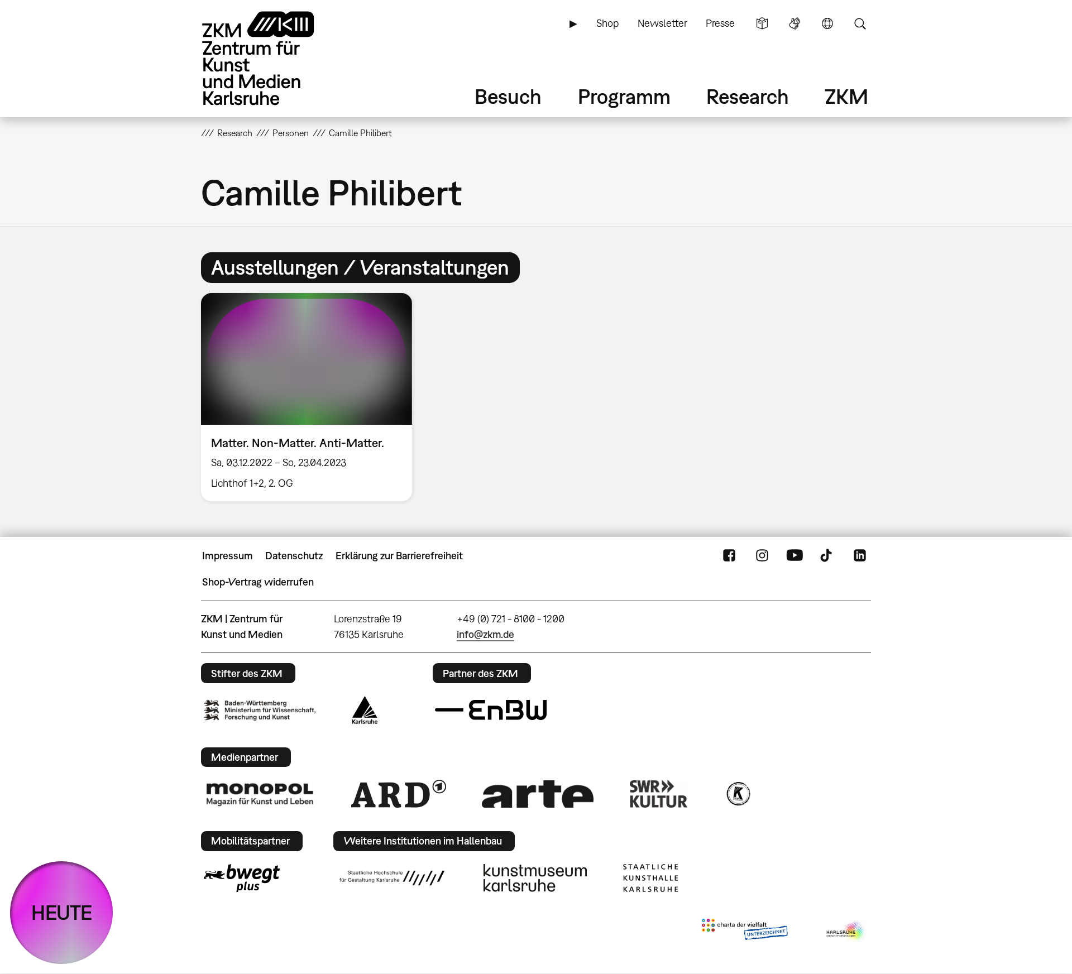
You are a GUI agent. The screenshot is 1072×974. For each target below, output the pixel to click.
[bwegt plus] (242, 878)
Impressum (227, 556)
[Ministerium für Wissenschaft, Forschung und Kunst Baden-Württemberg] (259, 710)
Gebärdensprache (794, 23)
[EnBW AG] (491, 710)
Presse (720, 23)
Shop (607, 23)
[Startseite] (273, 58)
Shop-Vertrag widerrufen (258, 582)
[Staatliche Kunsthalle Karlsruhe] (650, 878)
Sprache (827, 23)
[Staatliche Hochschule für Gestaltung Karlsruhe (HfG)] (392, 878)
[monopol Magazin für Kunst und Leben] (259, 794)
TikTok (827, 556)
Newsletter (662, 23)
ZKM (846, 96)
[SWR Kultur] (659, 794)
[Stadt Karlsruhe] (365, 710)
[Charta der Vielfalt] (744, 932)
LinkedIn (860, 556)
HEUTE (61, 912)
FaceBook (729, 556)
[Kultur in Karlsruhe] (738, 794)
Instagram (762, 556)
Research (747, 96)
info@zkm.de (485, 634)
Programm (624, 96)
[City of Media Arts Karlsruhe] (846, 932)
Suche (860, 23)
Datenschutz (294, 556)
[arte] (538, 794)
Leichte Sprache (762, 23)
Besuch (508, 96)
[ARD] (398, 794)
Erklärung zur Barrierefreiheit (399, 556)
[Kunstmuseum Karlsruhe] (535, 878)
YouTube (794, 556)
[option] (311, 397)
